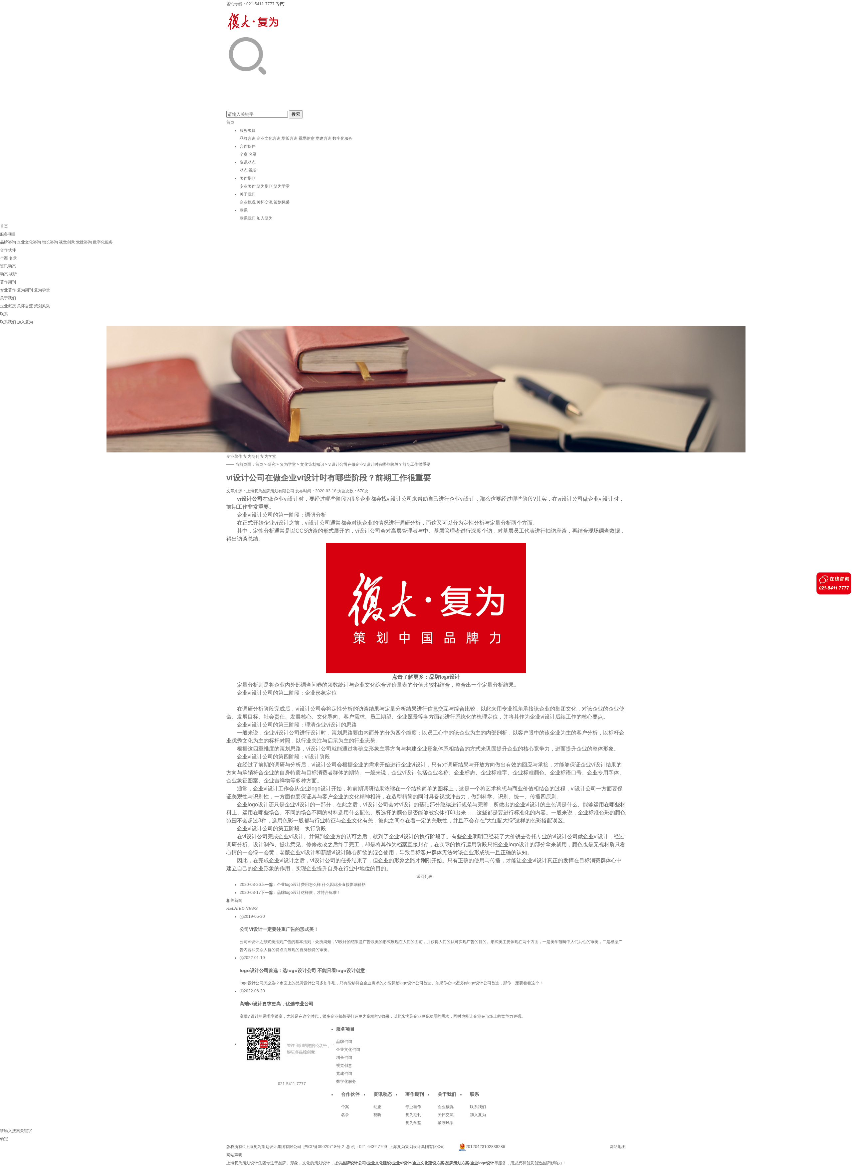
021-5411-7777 (260, 4)
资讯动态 (248, 162)
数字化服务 (342, 138)
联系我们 (248, 218)
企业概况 (248, 202)
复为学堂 (282, 186)
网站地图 (618, 1146)
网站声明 (234, 1155)
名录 (253, 154)
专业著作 (248, 186)
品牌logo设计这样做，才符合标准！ (309, 892)
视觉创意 (307, 138)
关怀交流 (265, 202)
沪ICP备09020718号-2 (323, 1146)
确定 (4, 1138)
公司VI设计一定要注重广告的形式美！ (279, 929)
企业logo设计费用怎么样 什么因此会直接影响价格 (321, 884)
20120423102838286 (485, 1146)
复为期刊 (265, 186)
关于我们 (248, 194)
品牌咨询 (248, 138)
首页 (230, 122)
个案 (244, 154)
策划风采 (282, 202)
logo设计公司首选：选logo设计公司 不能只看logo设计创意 (302, 970)
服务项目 (248, 130)
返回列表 (424, 876)
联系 (244, 210)
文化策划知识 (312, 464)
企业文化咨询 (269, 138)
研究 (272, 464)
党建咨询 (323, 138)
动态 (244, 170)
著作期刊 (248, 178)
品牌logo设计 (444, 677)
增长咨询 (290, 138)
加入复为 (265, 218)
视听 (253, 170)
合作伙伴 (248, 146)
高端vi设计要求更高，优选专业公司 (277, 1003)
